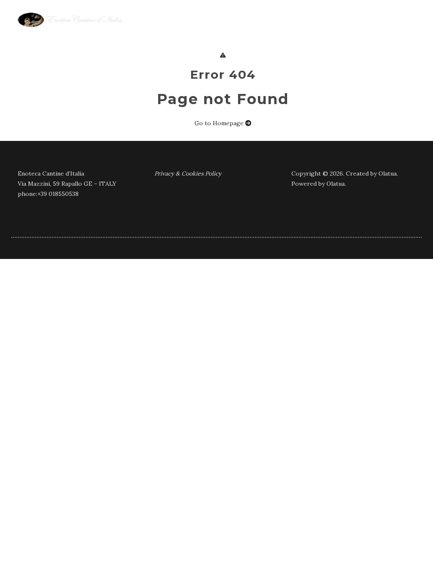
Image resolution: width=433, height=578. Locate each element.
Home (112, 34)
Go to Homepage (220, 123)
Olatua (387, 173)
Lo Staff (350, 34)
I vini (227, 34)
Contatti (397, 34)
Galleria (304, 34)
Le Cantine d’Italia (170, 34)
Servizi (262, 34)
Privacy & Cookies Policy (187, 173)
